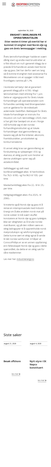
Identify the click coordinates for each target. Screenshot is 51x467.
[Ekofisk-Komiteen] (25, 5)
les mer (15, 374)
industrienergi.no (25, 259)
